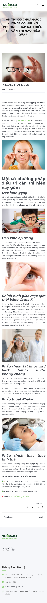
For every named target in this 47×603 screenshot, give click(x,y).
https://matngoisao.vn (14, 587)
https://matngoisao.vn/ (20, 496)
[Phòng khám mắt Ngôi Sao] (10, 5)
